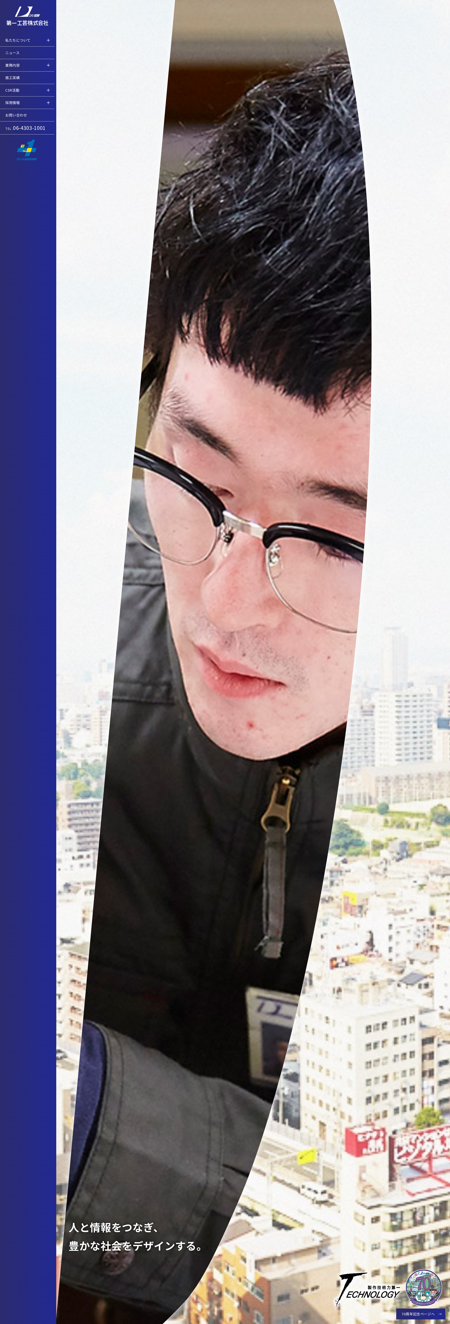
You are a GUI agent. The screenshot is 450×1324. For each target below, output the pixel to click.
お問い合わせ (16, 115)
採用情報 (12, 102)
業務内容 (12, 65)
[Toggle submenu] (48, 40)
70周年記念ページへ (418, 1313)
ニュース (12, 52)
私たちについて (18, 40)
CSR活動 (12, 90)
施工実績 (12, 77)
